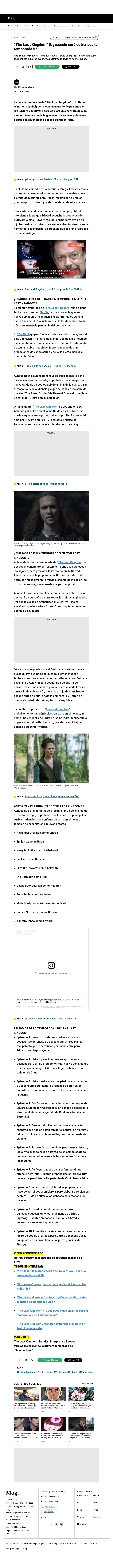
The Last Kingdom (52, 1007)
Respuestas (82, 1495)
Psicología (47, 26)
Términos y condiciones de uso (53, 1492)
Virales (80, 1517)
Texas (27, 26)
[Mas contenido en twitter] (56, 1524)
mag (25, 1548)
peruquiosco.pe (12, 1548)
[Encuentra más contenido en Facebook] (17, 66)
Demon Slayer (77, 26)
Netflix (41, 1372)
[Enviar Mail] (15, 87)
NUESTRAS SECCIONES (84, 1492)
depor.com (59, 1543)
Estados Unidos (67, 1372)
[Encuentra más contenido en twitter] (23, 66)
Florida (10, 26)
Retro (95, 1510)
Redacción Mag (26, 87)
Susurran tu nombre (61, 26)
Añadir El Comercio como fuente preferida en (75, 37)
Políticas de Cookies (49, 1501)
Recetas (97, 1517)
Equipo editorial (12, 1499)
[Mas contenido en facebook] (51, 1524)
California (18, 26)
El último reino (85, 1372)
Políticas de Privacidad (50, 1496)
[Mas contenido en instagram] (61, 1524)
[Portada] (12, 1497)
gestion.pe (46, 1543)
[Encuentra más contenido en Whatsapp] (29, 66)
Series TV (52, 1372)
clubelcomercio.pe (29, 1543)
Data (95, 1503)
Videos (96, 1495)
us (78, 1503)
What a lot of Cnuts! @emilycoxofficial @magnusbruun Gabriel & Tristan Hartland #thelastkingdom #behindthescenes (48, 1001)
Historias (81, 1524)
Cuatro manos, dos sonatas (95, 26)
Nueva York (36, 26)
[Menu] (4, 18)
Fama (79, 1510)
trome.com (72, 1543)
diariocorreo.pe (88, 1543)
